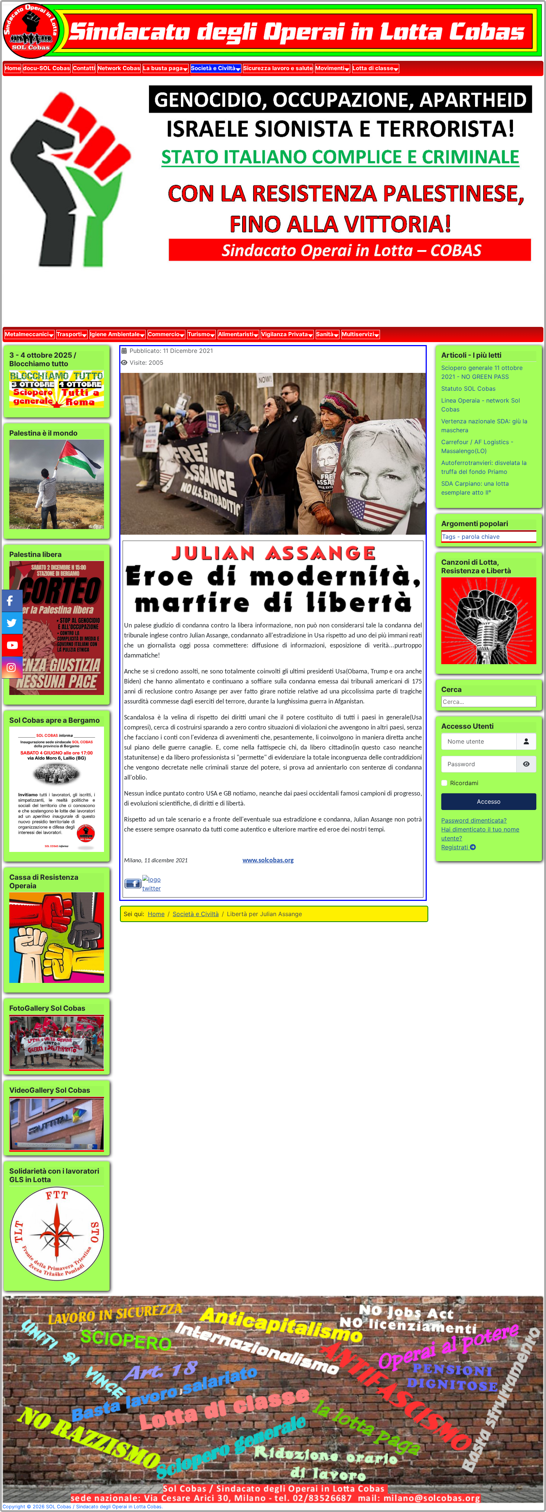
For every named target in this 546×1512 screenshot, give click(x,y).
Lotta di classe (372, 68)
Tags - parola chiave (471, 536)
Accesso (489, 801)
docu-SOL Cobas (46, 68)
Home (13, 68)
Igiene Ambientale (115, 334)
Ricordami (464, 783)
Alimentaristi (235, 334)
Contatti (84, 68)
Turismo (199, 334)
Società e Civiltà (213, 68)
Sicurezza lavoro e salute (278, 68)
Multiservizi (358, 334)
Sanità (325, 334)
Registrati (455, 847)
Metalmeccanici (27, 334)
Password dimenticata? (474, 820)
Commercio (163, 334)
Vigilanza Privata (284, 334)
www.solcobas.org (268, 860)
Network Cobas (119, 68)
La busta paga (163, 68)
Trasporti (69, 334)
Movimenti (329, 68)
